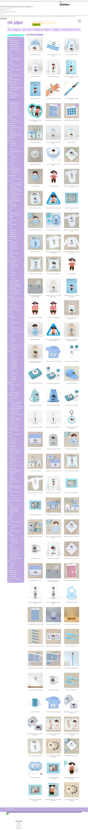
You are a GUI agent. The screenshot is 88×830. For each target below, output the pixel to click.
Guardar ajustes (3, 18)
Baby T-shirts (13, 83)
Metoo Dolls (12, 244)
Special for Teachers (12, 81)
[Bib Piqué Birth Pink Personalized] (35, 198)
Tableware (12, 216)
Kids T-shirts (12, 85)
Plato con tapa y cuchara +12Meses (71, 361)
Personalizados (14, 246)
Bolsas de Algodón (14, 89)
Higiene (11, 73)
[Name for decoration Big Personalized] (71, 658)
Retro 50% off (14, 143)
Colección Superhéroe (14, 109)
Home (9, 29)
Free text (12, 165)
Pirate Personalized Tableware (35, 164)
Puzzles (11, 250)
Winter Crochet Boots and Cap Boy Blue (53, 361)
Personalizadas (14, 230)
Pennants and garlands (15, 420)
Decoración (12, 512)
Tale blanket (13, 278)
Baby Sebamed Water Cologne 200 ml (35, 427)
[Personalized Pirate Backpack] (35, 45)
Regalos (11, 514)
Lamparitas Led (14, 552)
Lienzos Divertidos (15, 404)
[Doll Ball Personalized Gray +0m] (53, 220)
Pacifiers (10, 139)
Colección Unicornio (14, 95)
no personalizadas (12, 570)
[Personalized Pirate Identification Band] (53, 88)
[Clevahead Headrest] (35, 176)
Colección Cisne (13, 107)
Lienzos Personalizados (16, 402)
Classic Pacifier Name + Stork (71, 646)
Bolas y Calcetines (15, 550)
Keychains (12, 313)
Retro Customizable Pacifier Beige (35, 405)
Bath (11, 226)
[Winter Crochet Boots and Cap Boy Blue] (53, 351)
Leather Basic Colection (15, 284)
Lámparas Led (13, 398)
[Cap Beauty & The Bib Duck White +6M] (53, 439)
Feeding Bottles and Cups (15, 214)
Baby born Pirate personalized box (35, 229)
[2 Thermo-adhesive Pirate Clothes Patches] (35, 110)
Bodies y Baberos (13, 509)
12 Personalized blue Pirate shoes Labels (71, 120)
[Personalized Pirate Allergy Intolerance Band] (71, 88)
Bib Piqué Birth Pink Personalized (35, 207)
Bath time (10, 222)
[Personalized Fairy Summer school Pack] (35, 658)
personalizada (14, 366)
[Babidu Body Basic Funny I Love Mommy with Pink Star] (53, 242)
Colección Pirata (13, 99)
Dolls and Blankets (14, 539)
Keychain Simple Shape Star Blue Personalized (71, 428)
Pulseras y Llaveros (14, 48)
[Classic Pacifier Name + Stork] (71, 636)
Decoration (12, 546)
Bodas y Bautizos (11, 123)
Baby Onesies (13, 318)
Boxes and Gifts (11, 296)
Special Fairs (13, 161)
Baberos (12, 63)
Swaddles (12, 268)
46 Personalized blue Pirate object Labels (53, 120)
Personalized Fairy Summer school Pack (35, 668)
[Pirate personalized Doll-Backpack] (53, 307)
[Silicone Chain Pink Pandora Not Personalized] (53, 768)
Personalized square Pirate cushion (35, 273)
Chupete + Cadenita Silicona (16, 87)
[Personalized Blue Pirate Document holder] (53, 45)
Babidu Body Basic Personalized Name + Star (35, 493)
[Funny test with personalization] (53, 66)
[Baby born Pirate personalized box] (35, 220)
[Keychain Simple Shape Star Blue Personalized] (71, 417)
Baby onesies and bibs (15, 491)
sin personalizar (14, 196)
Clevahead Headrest (35, 186)
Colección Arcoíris (14, 101)
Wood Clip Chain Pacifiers (15, 184)
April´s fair (10, 502)
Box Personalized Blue (53, 186)
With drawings (14, 145)
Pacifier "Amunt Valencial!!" (35, 777)
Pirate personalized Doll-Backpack (53, 317)
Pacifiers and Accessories (15, 450)
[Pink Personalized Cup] (35, 702)
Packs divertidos (14, 172)
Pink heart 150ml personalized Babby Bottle (35, 603)
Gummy (11, 129)
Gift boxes (12, 473)
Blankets (12, 270)
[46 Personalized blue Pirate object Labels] (53, 110)
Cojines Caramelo (14, 410)
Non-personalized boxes (15, 306)
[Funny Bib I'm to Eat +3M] (35, 242)
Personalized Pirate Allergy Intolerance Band (71, 99)
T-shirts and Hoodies (14, 355)
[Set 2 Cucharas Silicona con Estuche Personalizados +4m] (71, 307)
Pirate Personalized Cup (71, 142)
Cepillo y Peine (13, 224)
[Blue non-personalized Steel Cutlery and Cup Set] (53, 527)
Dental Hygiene (13, 236)
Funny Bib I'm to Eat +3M (35, 251)
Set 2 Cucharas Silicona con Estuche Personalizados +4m (72, 318)
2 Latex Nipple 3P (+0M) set (35, 558)
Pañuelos (12, 443)
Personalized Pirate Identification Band (53, 98)
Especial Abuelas (13, 448)
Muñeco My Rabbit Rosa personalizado (53, 207)
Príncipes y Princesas (14, 120)
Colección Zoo (13, 119)
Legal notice (18, 826)
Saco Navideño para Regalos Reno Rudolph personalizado (71, 340)
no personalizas (14, 364)
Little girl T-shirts (13, 572)
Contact (29, 29)
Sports (12, 159)
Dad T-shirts (12, 477)
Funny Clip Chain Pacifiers (16, 182)
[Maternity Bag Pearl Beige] (35, 329)
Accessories (12, 256)
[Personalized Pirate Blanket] (35, 88)
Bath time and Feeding (15, 57)
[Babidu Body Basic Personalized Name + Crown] (71, 176)
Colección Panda (13, 105)
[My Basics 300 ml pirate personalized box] (71, 198)
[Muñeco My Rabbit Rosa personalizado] (53, 198)
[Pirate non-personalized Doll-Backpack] (35, 307)
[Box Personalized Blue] (53, 176)
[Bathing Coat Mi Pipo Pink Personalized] (71, 527)
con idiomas (13, 376)
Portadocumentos (14, 44)
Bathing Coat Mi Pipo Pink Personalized (71, 536)
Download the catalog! (37, 29)
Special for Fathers (12, 467)
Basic (12, 386)
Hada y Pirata (13, 272)
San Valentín (10, 505)
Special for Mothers (12, 446)
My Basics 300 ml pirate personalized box (72, 208)
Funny (11, 153)
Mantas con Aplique (15, 280)
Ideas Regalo (12, 562)
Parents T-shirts (13, 439)
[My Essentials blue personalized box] (71, 483)
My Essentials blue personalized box (71, 492)
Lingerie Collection (14, 282)
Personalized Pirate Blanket (35, 98)
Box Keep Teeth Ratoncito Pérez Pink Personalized (53, 734)
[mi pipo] (18, 22)
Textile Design (11, 316)
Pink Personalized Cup (35, 711)
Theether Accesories (15, 198)
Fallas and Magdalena (12, 428)
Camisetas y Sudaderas (15, 554)
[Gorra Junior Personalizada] (71, 373)
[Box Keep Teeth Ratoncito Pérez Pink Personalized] (53, 724)
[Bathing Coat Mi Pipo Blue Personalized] (71, 154)
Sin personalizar (14, 248)
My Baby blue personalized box (35, 514)
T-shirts (11, 493)
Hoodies (11, 455)
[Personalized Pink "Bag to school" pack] (53, 461)
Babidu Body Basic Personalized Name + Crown (71, 187)
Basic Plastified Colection (15, 293)
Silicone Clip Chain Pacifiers (16, 190)
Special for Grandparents (13, 498)
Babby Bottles (13, 220)
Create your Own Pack (14, 168)
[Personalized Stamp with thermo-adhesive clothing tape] (35, 286)
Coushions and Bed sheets (16, 408)
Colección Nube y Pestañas (16, 113)
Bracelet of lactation (14, 392)
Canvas (11, 400)
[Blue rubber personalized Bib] (71, 592)
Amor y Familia (14, 322)
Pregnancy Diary (13, 304)
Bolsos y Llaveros (14, 465)
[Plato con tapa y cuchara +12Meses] (71, 351)
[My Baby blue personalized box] (35, 505)
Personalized (12, 141)
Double (12, 390)
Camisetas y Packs (14, 511)
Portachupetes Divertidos (15, 133)
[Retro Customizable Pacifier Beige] (35, 395)
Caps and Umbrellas (14, 79)
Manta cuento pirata (14, 212)
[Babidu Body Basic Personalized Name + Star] (35, 483)
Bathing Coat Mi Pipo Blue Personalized (71, 164)
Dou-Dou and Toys (14, 242)
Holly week (10, 517)
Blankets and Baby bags (13, 260)
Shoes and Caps (13, 258)
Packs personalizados (15, 170)
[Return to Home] (27, 35)
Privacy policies (19, 828)
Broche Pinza (12, 177)
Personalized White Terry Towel (35, 448)
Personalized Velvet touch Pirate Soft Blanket (72, 77)
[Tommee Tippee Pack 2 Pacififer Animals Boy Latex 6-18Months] (53, 329)
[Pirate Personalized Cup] (71, 132)
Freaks (12, 163)
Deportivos (13, 323)
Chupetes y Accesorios (15, 507)
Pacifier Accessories (12, 175)
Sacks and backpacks (14, 42)
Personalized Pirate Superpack (35, 142)
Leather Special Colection (15, 286)
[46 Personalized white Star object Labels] (35, 636)
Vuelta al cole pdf (47, 29)
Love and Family (14, 157)
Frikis (12, 325)
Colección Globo (13, 93)
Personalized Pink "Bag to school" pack (53, 470)
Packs (11, 55)
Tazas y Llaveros (13, 556)
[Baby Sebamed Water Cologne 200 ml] (35, 417)
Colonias (12, 228)
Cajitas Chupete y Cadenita (16, 298)
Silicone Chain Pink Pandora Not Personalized (53, 778)
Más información (3, 10)
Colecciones (10, 91)
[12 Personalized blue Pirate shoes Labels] (71, 110)
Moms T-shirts (14, 358)
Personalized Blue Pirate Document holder (53, 55)
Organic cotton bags (14, 292)
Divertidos (13, 374)
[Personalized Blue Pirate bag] (71, 45)
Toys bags (12, 421)
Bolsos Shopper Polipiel (15, 290)
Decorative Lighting (14, 423)
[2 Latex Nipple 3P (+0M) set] (35, 548)
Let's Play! (10, 240)
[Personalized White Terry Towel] (35, 439)
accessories (12, 262)
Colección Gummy (12, 125)
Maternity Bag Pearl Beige (35, 339)
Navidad (12, 353)
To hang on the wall (14, 425)
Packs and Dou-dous (14, 453)
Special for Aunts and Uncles (14, 500)
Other (12, 276)
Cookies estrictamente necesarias (6, 8)
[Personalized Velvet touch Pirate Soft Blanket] (71, 66)
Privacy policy (19, 824)
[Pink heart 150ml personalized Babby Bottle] (35, 592)
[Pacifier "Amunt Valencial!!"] (35, 768)
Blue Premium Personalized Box (72, 448)
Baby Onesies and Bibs (15, 452)
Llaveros (12, 564)
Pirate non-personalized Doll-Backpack (35, 317)
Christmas (13, 333)
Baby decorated (14, 149)
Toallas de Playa (13, 234)
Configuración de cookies (65, 4)
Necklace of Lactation (14, 384)
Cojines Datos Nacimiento (16, 414)
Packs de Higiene (13, 238)
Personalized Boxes (14, 308)
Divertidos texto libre (15, 327)
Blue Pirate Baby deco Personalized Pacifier (53, 165)
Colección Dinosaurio (14, 103)
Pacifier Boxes (13, 204)
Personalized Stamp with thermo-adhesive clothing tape (35, 296)
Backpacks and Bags (14, 40)
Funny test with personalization (53, 76)
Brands (11, 463)
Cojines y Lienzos (14, 548)
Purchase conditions (56, 29)
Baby (12, 147)
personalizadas (13, 574)
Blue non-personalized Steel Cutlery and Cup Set (53, 537)
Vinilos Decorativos (14, 396)
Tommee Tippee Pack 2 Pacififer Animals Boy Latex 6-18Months (53, 340)
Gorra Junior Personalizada (72, 383)
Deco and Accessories (14, 461)
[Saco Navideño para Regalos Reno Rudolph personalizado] (71, 329)
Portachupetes (13, 131)
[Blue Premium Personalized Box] (71, 439)
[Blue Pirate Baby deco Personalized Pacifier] (53, 154)
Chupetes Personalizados (15, 127)
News (78, 29)
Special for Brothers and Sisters (15, 485)
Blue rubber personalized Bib (71, 602)
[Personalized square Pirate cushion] (35, 264)
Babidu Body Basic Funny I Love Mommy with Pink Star (53, 252)
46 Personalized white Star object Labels (35, 646)
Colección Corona (14, 111)
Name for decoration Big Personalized (72, 668)
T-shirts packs (13, 441)
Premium (12, 388)
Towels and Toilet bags (15, 46)
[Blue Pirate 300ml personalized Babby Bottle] (53, 132)
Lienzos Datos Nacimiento (16, 406)
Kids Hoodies (14, 360)
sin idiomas (13, 378)
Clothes (11, 254)
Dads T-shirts (13, 356)
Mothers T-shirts (13, 457)
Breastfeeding (11, 382)
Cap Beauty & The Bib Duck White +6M (53, 448)
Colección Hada (13, 97)
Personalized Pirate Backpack (35, 54)
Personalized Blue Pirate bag (71, 54)
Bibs (11, 218)
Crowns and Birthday (14, 418)
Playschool (10, 38)
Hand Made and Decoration (14, 394)
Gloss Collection (13, 288)
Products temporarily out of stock (69, 29)
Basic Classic (14, 274)
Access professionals (16, 29)
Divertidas (13, 232)
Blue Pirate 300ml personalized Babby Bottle (53, 143)
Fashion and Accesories (13, 252)
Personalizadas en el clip (16, 194)
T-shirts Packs (13, 459)
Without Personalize (15, 188)
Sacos (11, 544)
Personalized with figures (16, 151)
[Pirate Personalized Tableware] (35, 154)
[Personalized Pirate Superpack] (35, 132)
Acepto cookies (64, 3)
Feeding (9, 210)
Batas (11, 54)
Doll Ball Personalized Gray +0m (53, 229)
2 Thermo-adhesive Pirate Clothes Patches (35, 121)
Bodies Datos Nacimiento (16, 331)
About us (24, 29)
